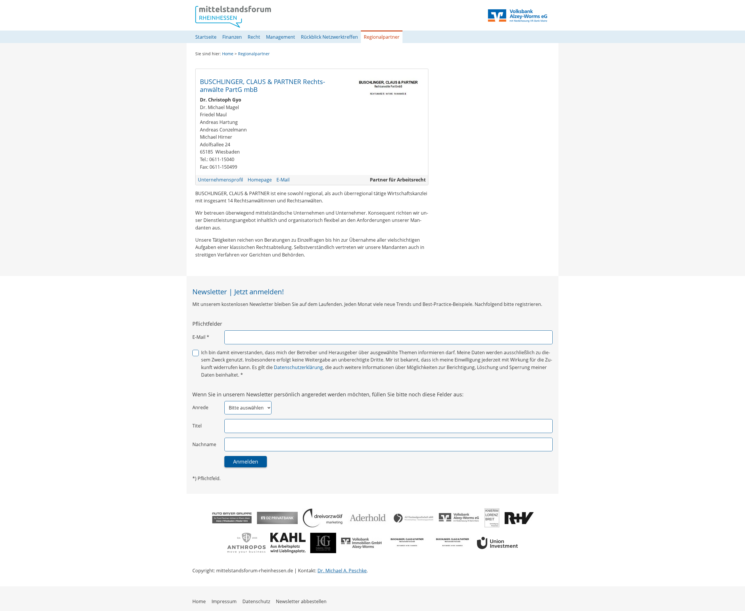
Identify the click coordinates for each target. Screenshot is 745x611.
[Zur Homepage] (233, 17)
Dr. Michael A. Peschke (342, 570)
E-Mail (283, 180)
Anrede (200, 407)
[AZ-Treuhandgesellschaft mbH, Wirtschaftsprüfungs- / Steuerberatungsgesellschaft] (413, 518)
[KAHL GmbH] (288, 543)
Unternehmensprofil (220, 180)
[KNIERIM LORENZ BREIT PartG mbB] (492, 518)
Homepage (260, 180)
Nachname (204, 444)
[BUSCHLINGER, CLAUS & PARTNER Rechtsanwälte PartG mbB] (406, 543)
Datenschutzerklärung (298, 367)
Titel (197, 426)
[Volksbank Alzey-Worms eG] (459, 518)
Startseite (206, 37)
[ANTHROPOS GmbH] (246, 543)
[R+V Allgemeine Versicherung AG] (519, 518)
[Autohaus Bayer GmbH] (232, 517)
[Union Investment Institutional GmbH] (497, 543)
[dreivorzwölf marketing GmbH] (322, 518)
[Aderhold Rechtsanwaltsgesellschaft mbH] (368, 518)
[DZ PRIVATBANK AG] (277, 518)
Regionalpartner (254, 53)
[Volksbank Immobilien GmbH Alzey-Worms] (361, 543)
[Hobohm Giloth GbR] (323, 543)
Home (227, 53)
